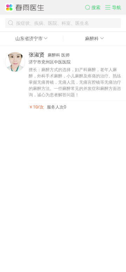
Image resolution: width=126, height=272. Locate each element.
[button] (95, 7)
